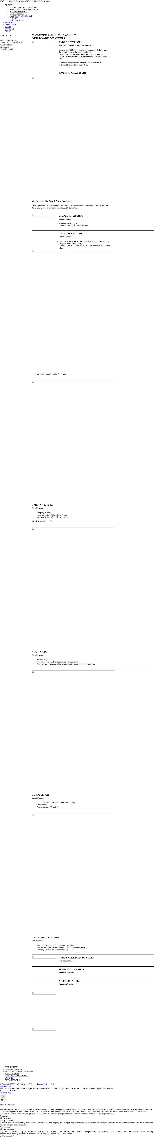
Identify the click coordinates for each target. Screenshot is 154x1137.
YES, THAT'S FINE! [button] (8, 1091)
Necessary (7, 1118)
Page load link (5, 1086)
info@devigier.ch (6, 49)
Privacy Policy (50, 1084)
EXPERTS (9, 1078)
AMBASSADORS (12, 1080)
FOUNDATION (11, 1067)
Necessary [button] (4, 1116)
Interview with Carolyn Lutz (42, 521)
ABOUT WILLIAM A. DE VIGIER (19, 1071)
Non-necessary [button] (5, 1127)
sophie (51, 35)
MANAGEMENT (12, 1074)
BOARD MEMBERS (13, 1069)
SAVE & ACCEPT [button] (7, 1136)
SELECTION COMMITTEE (16, 1076)
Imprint (40, 1084)
